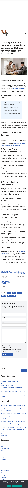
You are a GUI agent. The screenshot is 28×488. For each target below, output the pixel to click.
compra (9, 292)
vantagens (13, 295)
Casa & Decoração (5, 448)
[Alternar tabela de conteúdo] (19, 103)
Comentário (5, 328)
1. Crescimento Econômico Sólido (10, 104)
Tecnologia (3, 475)
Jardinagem (3, 459)
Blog (2, 446)
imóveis (14, 292)
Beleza (2, 444)
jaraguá (19, 292)
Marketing (3, 463)
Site (3, 322)
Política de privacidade (17, 486)
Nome (4, 312)
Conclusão (5, 116)
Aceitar (8, 486)
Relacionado (7, 117)
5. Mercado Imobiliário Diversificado (10, 110)
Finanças (3, 457)
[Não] (26, 484)
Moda (2, 466)
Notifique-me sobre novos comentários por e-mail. (14, 349)
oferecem (4, 295)
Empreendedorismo (5, 452)
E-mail (4, 317)
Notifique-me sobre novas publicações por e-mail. (13, 351)
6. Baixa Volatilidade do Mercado (9, 112)
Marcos (4, 53)
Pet (1, 468)
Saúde (2, 472)
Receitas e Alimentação (6, 470)
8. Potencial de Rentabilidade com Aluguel (11, 114)
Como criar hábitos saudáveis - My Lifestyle (10, 433)
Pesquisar (3, 368)
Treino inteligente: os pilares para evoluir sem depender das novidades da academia (12, 408)
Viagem (2, 479)
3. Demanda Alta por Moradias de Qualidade (12, 107)
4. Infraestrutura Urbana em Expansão (11, 109)
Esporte (2, 455)
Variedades (3, 477)
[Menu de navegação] (25, 33)
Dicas (2, 450)
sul (8, 295)
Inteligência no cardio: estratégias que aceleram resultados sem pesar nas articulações (13, 416)
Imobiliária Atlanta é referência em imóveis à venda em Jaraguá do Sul (19, 272)
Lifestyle (2, 461)
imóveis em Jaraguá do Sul (19, 88)
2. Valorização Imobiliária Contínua (10, 106)
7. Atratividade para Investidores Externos (11, 113)
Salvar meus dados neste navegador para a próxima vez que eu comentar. (13, 346)
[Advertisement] (14, 15)
